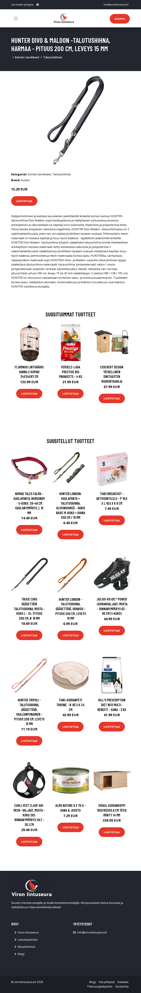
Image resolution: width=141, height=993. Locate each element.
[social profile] (37, 4)
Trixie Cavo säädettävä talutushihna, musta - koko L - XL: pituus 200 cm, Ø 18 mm (29, 608)
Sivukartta (121, 986)
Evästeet (122, 982)
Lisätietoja (24, 201)
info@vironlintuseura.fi (116, 4)
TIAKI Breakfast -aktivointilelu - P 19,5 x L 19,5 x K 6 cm (111, 498)
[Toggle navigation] (15, 18)
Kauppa (120, 18)
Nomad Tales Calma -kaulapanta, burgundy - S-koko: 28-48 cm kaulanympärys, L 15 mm (29, 503)
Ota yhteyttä (107, 982)
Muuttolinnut (26, 947)
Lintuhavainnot (27, 940)
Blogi (21, 954)
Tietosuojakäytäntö (99, 986)
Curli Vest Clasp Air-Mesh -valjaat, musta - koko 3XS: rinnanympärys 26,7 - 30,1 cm (29, 814)
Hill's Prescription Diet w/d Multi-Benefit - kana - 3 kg (111, 704)
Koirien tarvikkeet (27, 57)
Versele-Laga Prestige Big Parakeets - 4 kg (70, 372)
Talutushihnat (52, 57)
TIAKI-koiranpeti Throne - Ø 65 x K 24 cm (70, 704)
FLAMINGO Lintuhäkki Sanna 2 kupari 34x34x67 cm (29, 372)
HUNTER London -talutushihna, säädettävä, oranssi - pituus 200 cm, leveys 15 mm (70, 608)
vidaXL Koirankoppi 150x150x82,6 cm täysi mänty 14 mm (112, 810)
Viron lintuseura (28, 932)
